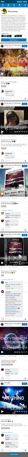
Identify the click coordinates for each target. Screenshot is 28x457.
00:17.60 (7, 224)
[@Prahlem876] (15, 36)
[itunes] (10, 421)
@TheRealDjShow (11, 308)
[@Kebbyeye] (18, 36)
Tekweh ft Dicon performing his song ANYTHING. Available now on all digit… (14, 424)
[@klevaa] (2, 36)
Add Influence (14, 40)
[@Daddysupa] (8, 36)
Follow (24, 46)
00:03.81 (7, 373)
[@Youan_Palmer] (5, 36)
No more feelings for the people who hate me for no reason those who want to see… (14, 145)
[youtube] (17, 203)
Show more (10, 210)
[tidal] (8, 83)
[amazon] (16, 203)
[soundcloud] (12, 203)
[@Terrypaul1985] (21, 36)
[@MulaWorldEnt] (13, 36)
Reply (12, 95)
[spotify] (7, 83)
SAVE (8, 78)
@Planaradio (9, 294)
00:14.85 (7, 439)
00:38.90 (7, 446)
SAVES (10, 415)
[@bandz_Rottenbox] (10, 36)
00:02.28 (7, 217)
